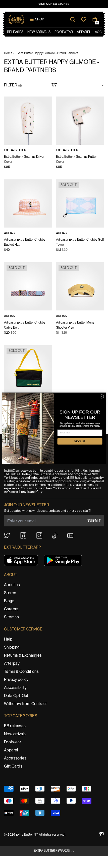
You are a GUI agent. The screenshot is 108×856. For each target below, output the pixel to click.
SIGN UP (80, 441)
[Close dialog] (101, 396)
